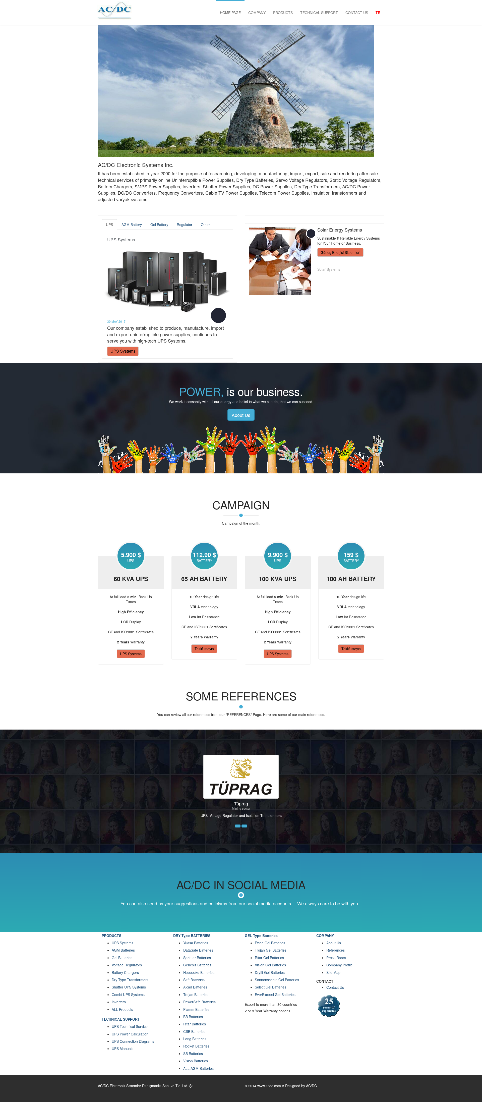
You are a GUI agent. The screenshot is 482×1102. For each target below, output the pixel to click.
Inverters (119, 1001)
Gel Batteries (122, 957)
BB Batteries (193, 1016)
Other (205, 224)
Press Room (336, 957)
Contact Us (335, 987)
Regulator (184, 224)
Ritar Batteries (194, 1023)
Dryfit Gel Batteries (270, 972)
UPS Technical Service (130, 1026)
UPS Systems (121, 239)
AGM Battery (132, 224)
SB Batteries (193, 1053)
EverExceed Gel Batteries (275, 994)
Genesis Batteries (197, 964)
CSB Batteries (194, 1031)
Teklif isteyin (204, 648)
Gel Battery (159, 224)
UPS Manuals (122, 1048)
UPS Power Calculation (130, 1033)
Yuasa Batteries (195, 942)
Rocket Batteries (196, 1046)
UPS (109, 224)
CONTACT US (356, 12)
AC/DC (311, 1085)
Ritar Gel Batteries (269, 957)
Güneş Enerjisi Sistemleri (340, 252)
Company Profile (339, 964)
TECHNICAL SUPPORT (319, 12)
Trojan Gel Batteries (270, 950)
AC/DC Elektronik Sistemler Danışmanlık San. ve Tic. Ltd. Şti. (146, 1085)
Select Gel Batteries (270, 986)
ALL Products (122, 1009)
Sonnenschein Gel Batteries (277, 979)
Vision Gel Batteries (270, 964)
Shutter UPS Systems (129, 986)
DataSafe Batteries (198, 950)
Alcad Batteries (195, 986)
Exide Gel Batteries (270, 942)
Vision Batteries (195, 1060)
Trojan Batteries (195, 994)
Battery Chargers (125, 972)
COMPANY (257, 12)
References (335, 950)
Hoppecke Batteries (198, 972)
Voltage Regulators (127, 964)
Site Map (333, 972)
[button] (237, 826)
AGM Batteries (123, 950)
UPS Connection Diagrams (133, 1041)
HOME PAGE (230, 12)
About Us (241, 415)
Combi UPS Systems (128, 994)
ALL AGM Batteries (198, 1068)
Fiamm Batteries (196, 1009)
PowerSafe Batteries (199, 1001)
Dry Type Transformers (130, 979)
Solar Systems (328, 269)
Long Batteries (194, 1038)
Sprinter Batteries (197, 957)
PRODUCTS (283, 12)
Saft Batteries (194, 979)
